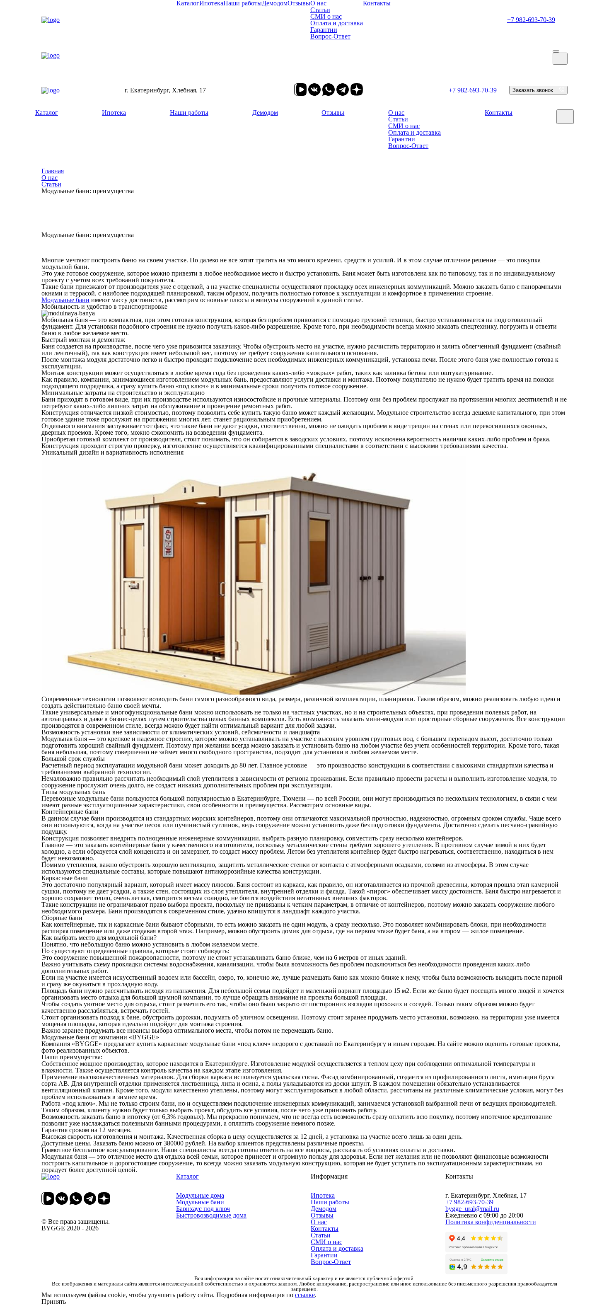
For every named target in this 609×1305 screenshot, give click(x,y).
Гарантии (323, 29)
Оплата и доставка (336, 23)
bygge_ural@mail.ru (472, 1208)
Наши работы (189, 112)
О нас (396, 112)
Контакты (498, 112)
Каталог (46, 112)
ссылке (305, 1294)
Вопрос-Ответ (330, 36)
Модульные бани (65, 299)
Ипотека (114, 112)
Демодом (265, 112)
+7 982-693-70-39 (531, 19)
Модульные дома (200, 1195)
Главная (52, 170)
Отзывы (332, 112)
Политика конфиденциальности (490, 1221)
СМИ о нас (326, 16)
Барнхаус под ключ (203, 1208)
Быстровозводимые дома (211, 1215)
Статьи (320, 9)
